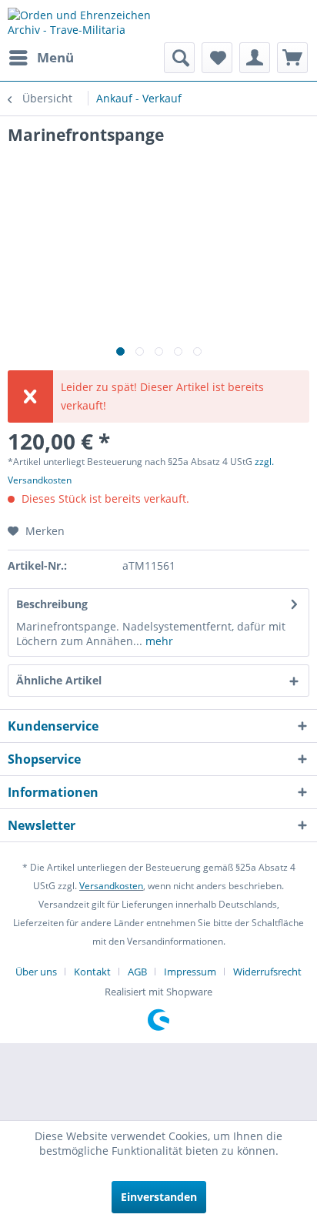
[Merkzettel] (217, 57)
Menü (55, 57)
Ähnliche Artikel (59, 680)
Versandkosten (111, 885)
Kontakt (92, 971)
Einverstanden (159, 1196)
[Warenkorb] (292, 57)
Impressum (190, 971)
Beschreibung (52, 604)
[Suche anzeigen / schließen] (179, 57)
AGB (137, 971)
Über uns (36, 971)
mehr (157, 641)
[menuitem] (41, 57)
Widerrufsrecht (267, 971)
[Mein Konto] (254, 57)
